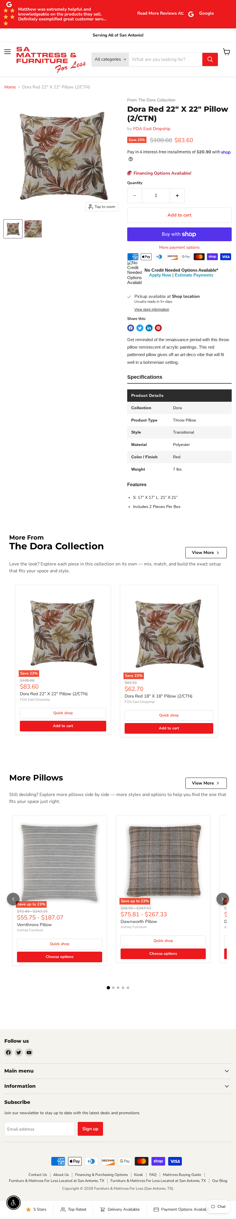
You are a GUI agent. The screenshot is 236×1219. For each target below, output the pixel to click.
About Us (61, 1174)
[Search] (210, 59)
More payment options (179, 247)
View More (203, 552)
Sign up (90, 1129)
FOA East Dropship (151, 129)
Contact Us (37, 1174)
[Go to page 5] (128, 987)
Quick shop (63, 713)
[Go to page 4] (123, 987)
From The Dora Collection (151, 100)
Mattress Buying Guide (182, 1174)
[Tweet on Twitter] (139, 327)
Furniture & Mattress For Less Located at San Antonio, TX (56, 1180)
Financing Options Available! (161, 173)
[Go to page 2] (113, 987)
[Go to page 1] (108, 988)
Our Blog (219, 1180)
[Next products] (222, 899)
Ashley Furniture (30, 930)
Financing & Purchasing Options (101, 1174)
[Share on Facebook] (130, 327)
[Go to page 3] (118, 987)
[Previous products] (13, 899)
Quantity (134, 183)
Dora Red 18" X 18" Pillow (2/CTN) (159, 696)
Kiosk (138, 1174)
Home (10, 87)
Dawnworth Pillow (139, 921)
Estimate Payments (194, 275)
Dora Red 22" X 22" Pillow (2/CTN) (54, 694)
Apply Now (160, 275)
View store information (151, 310)
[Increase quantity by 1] (177, 195)
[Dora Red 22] (13, 229)
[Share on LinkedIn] (149, 327)
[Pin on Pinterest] (158, 327)
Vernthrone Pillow (34, 925)
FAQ (153, 1174)
